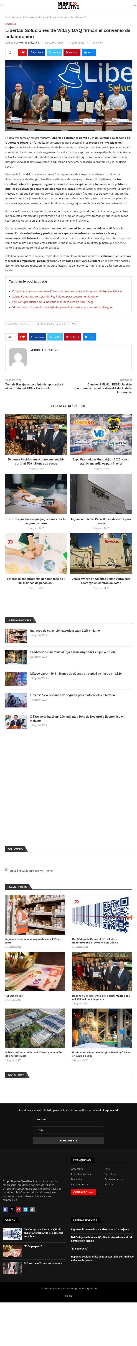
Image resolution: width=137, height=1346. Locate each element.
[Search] (135, 5)
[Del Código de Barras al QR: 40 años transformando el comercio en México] (102, 915)
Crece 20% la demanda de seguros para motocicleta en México (72, 695)
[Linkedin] (25, 1209)
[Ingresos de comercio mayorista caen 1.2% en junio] (16, 636)
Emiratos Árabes (81, 1174)
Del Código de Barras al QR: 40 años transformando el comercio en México (95, 941)
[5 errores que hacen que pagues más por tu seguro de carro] (36, 494)
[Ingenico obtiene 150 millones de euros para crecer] (101, 494)
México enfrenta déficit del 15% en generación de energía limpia (33, 1054)
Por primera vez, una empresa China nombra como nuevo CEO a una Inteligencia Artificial (67, 291)
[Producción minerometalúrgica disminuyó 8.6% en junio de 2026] (16, 657)
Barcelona (110, 1174)
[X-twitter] (11, 1209)
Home (68, 1295)
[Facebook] (5, 1209)
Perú (107, 1169)
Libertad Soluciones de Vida (51, 323)
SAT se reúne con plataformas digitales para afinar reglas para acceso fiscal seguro (62, 307)
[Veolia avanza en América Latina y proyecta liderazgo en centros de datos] (101, 553)
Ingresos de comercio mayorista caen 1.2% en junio (65, 630)
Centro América (114, 1179)
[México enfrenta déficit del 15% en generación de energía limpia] (35, 1028)
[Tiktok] (32, 1209)
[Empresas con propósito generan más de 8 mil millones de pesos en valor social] (36, 553)
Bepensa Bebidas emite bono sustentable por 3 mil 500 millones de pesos (101, 997)
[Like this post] (23, 52)
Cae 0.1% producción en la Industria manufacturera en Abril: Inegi (52, 302)
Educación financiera (19, 323)
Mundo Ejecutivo (29, 42)
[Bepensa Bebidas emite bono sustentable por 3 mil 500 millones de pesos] (36, 434)
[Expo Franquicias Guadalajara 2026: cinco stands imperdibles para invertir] (101, 434)
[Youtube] (18, 1209)
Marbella (76, 1179)
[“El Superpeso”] (35, 971)
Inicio (8, 17)
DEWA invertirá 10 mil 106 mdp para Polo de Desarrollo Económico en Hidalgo (77, 718)
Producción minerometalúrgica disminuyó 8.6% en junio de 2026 (73, 652)
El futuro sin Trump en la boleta (43, 1263)
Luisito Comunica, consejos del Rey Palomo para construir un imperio (55, 296)
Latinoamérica (79, 1184)
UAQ (74, 323)
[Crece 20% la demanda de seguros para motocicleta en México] (16, 700)
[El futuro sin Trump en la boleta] (12, 1268)
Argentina (77, 1169)
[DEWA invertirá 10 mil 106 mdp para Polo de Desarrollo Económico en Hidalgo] (16, 722)
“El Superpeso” (14, 995)
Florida (109, 1184)
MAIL (91, 1192)
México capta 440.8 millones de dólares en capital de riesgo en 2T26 (76, 673)
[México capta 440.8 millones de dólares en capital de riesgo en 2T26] (16, 679)
